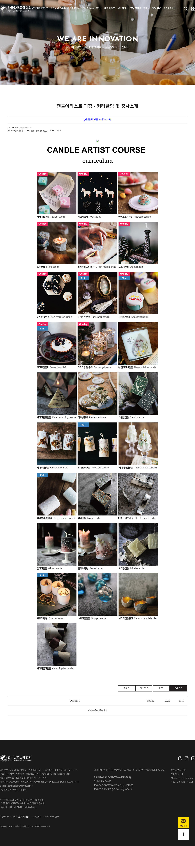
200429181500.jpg (39, 131)
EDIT (126, 688)
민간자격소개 (170, 8)
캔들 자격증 (109, 8)
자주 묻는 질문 (52, 817)
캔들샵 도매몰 (177, 774)
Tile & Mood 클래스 (92, 8)
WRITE (178, 688)
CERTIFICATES (40, 8)
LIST (161, 688)
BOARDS (156, 8)
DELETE (144, 688)
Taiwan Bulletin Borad (182, 782)
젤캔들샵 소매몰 (178, 770)
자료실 (146, 8)
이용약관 (4, 817)
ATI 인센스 (122, 8)
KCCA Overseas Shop (182, 778)
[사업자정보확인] (39, 778)
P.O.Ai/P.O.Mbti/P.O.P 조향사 (65, 8)
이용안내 (37, 817)
